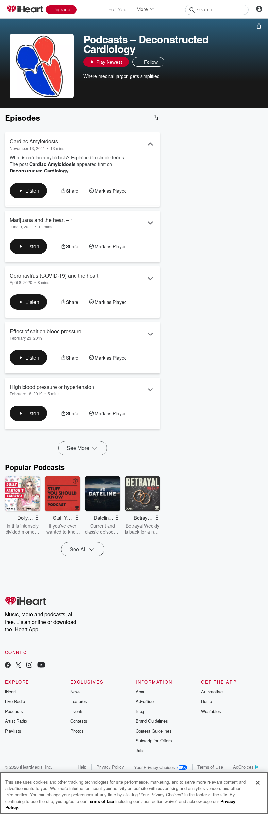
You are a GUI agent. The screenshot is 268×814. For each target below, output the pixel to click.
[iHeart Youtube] (41, 665)
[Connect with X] (18, 665)
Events (77, 711)
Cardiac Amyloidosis (52, 164)
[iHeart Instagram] (29, 665)
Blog (140, 711)
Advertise (145, 701)
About (141, 691)
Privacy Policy (110, 767)
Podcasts (14, 711)
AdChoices (243, 767)
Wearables (211, 711)
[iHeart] (24, 9)
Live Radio (15, 701)
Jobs (140, 750)
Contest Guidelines (154, 731)
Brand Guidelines (152, 721)
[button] (171, 62)
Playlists (13, 731)
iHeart (10, 691)
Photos (77, 731)
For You (117, 9)
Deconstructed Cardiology (39, 170)
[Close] (257, 782)
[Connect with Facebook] (8, 665)
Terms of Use (210, 767)
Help (82, 767)
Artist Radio (16, 721)
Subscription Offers (154, 740)
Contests (78, 721)
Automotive (212, 691)
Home (206, 701)
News (75, 691)
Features (78, 701)
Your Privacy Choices (154, 767)
